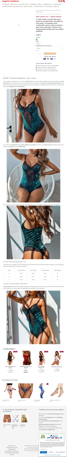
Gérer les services (43, 449)
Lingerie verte (58, 14)
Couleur (38, 37)
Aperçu (10, 364)
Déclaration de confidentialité (56, 454)
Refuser (51, 452)
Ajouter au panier (50, 53)
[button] (64, 440)
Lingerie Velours (48, 10)
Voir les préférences (60, 452)
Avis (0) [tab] (28, 78)
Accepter (43, 452)
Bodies (37, 14)
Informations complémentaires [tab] (17, 78)
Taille (37, 41)
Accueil (37, 10)
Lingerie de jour (43, 14)
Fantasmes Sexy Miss (33, 452)
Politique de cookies (47, 454)
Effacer (37, 50)
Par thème (42, 10)
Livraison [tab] (33, 78)
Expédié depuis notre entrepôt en (44, 45)
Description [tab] (6, 78)
